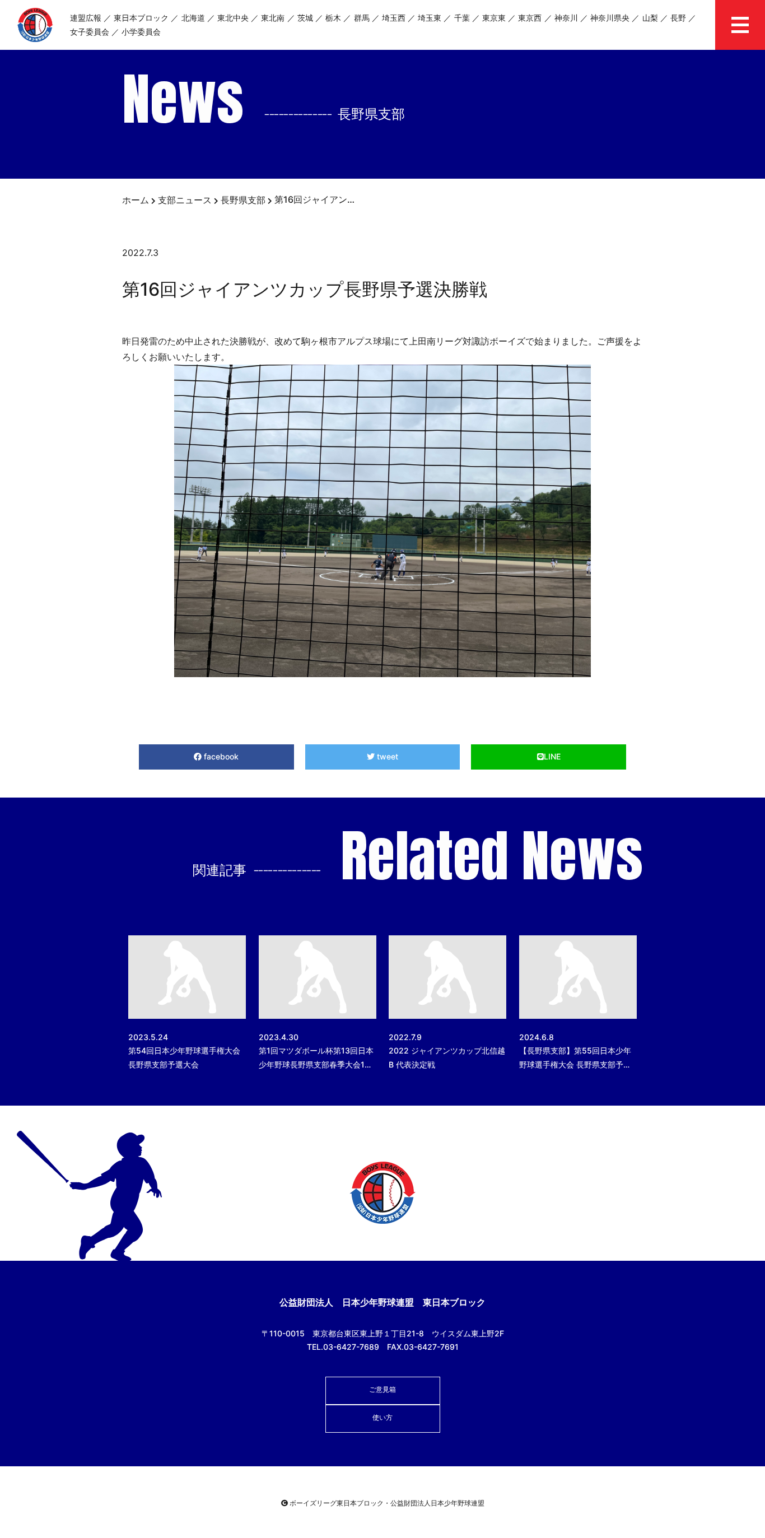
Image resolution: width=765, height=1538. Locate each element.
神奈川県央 (609, 17)
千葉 (462, 17)
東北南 (272, 17)
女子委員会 (89, 31)
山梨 (650, 17)
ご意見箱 (382, 1389)
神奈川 (566, 17)
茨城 (305, 17)
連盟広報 (85, 17)
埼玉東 (429, 17)
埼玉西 (393, 17)
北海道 (193, 17)
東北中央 (233, 17)
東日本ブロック (141, 17)
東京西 (530, 17)
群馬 (362, 17)
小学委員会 (141, 31)
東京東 (494, 17)
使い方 (382, 1417)
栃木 (333, 17)
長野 (678, 17)
